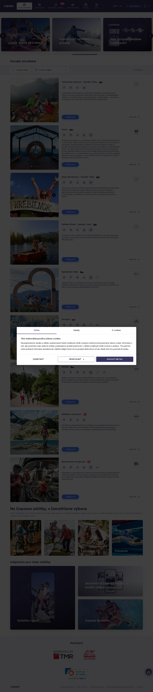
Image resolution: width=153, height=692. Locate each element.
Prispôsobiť (75, 359)
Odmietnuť (38, 359)
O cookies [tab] (116, 330)
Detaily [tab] (76, 330)
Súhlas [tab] (36, 330)
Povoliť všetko (115, 359)
